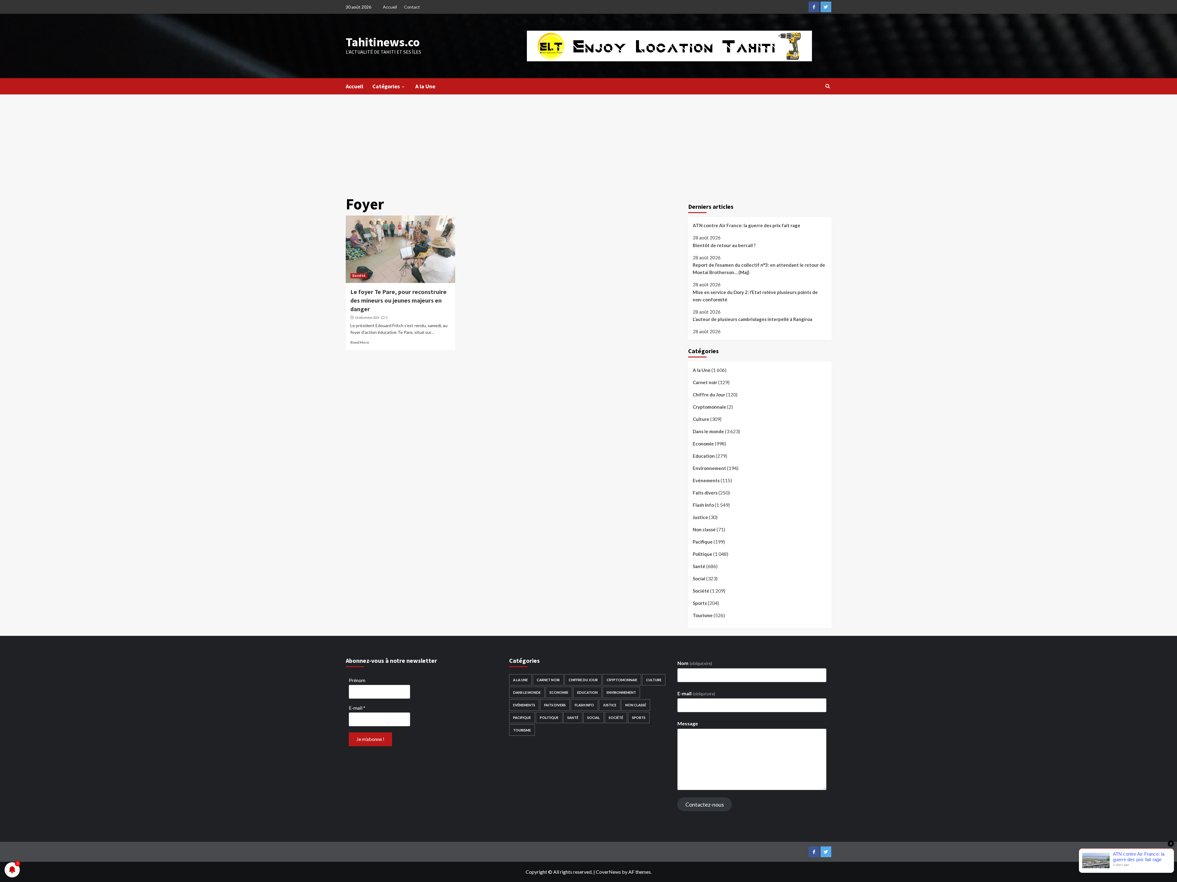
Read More (359, 342)
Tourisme (703, 615)
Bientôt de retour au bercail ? (724, 245)
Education (704, 456)
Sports (700, 603)
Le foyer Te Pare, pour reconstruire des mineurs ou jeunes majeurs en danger (398, 300)
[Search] (828, 86)
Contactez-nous (704, 804)
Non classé (704, 529)
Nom (694, 663)
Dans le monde (708, 431)
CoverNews (608, 872)
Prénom (357, 680)
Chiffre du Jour (709, 394)
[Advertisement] (588, 140)
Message (687, 723)
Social (699, 578)
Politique (702, 554)
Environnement (709, 468)
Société (358, 275)
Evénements (706, 480)
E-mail (357, 708)
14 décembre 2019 (367, 317)
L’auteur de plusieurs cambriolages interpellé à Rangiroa (752, 319)
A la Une (425, 86)
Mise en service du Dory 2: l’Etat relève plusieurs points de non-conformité (755, 295)
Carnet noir (705, 382)
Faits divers (705, 492)
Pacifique (703, 541)
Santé (699, 566)
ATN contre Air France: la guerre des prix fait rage (746, 225)
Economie (703, 443)
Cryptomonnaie (709, 407)
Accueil (390, 7)
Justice (700, 517)
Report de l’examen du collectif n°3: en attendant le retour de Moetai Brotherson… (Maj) (759, 268)
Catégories (386, 86)
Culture (701, 419)
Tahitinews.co (383, 42)
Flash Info (703, 505)
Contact (412, 7)
